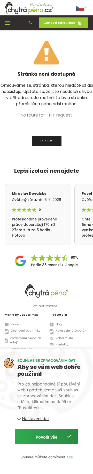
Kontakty (62, 344)
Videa (15, 324)
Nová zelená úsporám (71, 331)
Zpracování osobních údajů (25, 340)
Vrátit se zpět (46, 140)
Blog (59, 324)
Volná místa (64, 338)
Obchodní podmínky (25, 331)
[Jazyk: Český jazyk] (82, 8)
